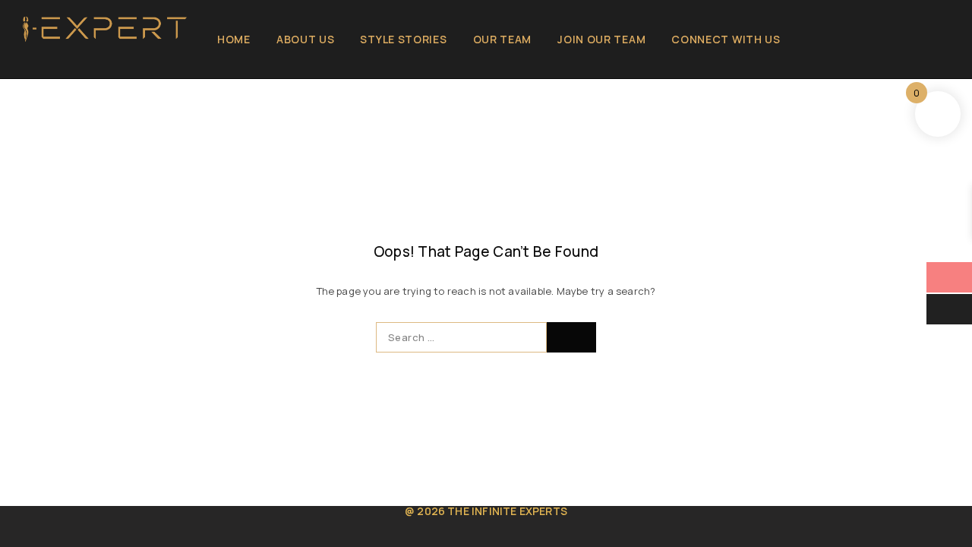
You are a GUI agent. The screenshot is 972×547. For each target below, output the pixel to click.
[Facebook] (28, 61)
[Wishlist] (943, 39)
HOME (234, 39)
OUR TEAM (502, 39)
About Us (305, 39)
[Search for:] (461, 337)
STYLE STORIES (403, 39)
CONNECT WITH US (726, 39)
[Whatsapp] (77, 61)
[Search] (917, 39)
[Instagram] (53, 61)
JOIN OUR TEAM (601, 39)
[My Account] (892, 39)
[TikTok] (102, 61)
